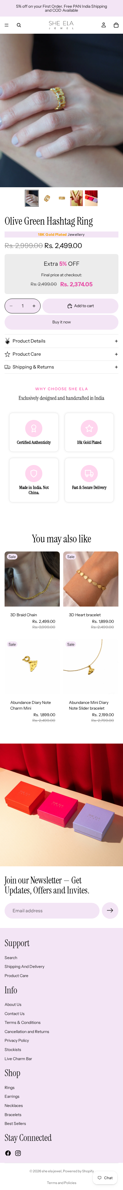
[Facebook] (8, 1153)
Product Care (27, 354)
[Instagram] (18, 1153)
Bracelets (13, 1114)
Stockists (13, 1049)
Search (11, 957)
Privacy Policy (17, 1040)
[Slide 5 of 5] (91, 198)
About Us (13, 1004)
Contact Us (15, 1013)
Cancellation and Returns (27, 1031)
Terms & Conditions (23, 1022)
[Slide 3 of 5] (61, 198)
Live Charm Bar (18, 1058)
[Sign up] (110, 910)
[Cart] (116, 25)
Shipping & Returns (33, 367)
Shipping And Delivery (24, 966)
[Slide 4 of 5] (76, 198)
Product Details (29, 341)
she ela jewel (51, 1171)
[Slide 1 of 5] (31, 198)
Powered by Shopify (78, 1171)
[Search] (19, 25)
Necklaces (14, 1105)
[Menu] (6, 25)
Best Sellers (15, 1123)
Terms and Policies (61, 1183)
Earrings (12, 1096)
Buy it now (61, 322)
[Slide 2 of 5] (46, 198)
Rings (10, 1087)
